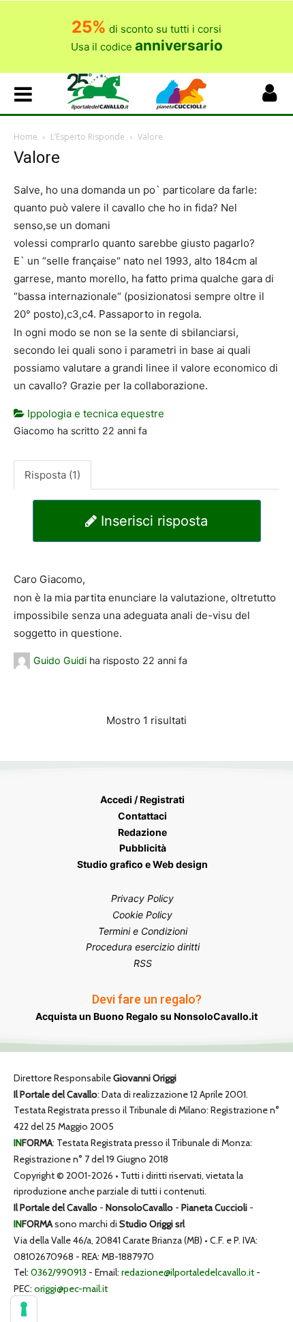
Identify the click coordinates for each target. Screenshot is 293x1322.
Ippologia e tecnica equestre (94, 413)
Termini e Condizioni (142, 931)
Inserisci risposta (152, 521)
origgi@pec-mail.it (71, 1288)
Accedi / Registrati (142, 799)
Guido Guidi (60, 660)
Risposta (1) (52, 474)
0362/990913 (59, 1272)
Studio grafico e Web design (142, 864)
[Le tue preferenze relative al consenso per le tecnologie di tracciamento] (24, 1309)
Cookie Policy (142, 914)
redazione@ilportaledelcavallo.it (187, 1272)
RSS (143, 963)
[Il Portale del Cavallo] (106, 91)
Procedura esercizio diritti (143, 946)
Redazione (142, 832)
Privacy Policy (142, 898)
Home (25, 136)
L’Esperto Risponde (87, 136)
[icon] (269, 96)
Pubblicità (142, 848)
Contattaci (142, 816)
